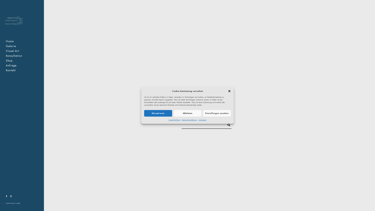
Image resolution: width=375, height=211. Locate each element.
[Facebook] (6, 196)
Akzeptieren (158, 113)
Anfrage (11, 65)
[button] (229, 91)
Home (10, 41)
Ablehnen (187, 113)
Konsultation (14, 56)
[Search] (227, 124)
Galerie (11, 46)
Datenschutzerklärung (189, 120)
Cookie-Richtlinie (174, 120)
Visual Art (12, 51)
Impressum (202, 120)
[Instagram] (10, 196)
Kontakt (11, 70)
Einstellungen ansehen (217, 113)
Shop (9, 60)
